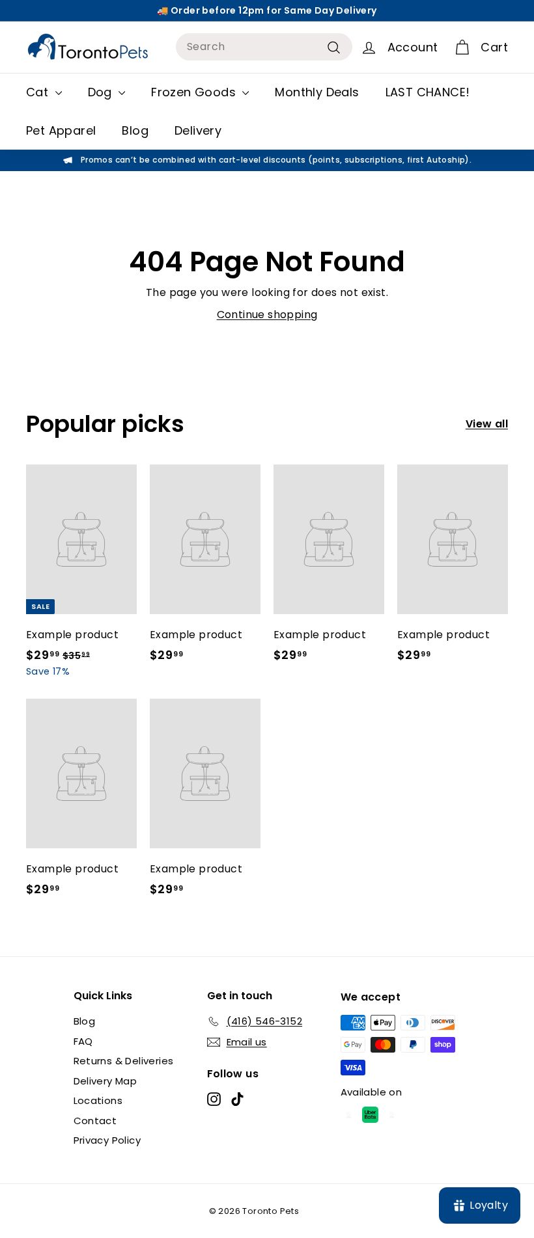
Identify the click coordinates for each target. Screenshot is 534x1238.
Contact (95, 1120)
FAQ (83, 1041)
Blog (135, 130)
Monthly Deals (317, 92)
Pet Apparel (61, 130)
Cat (39, 92)
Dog (102, 92)
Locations (98, 1100)
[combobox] (264, 47)
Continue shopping (267, 314)
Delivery (198, 130)
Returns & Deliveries (124, 1061)
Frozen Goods (195, 92)
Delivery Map (105, 1081)
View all (487, 423)
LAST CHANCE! (428, 92)
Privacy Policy (107, 1140)
